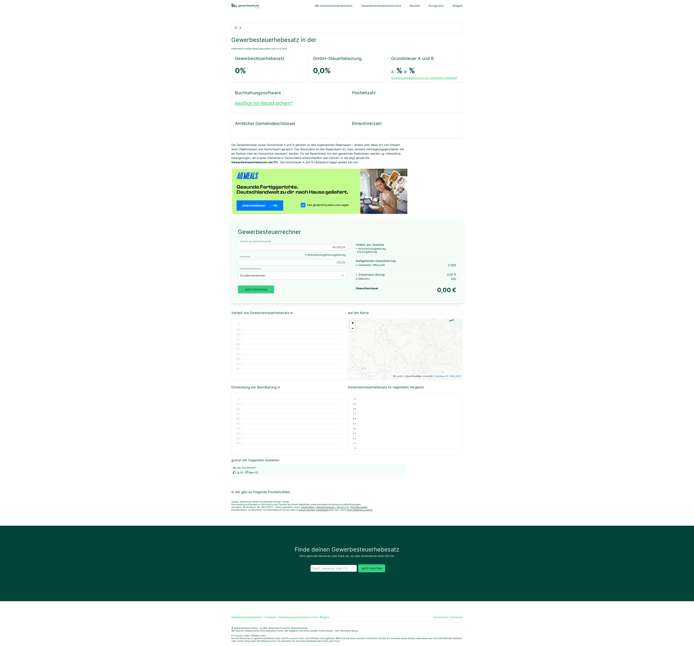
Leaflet (399, 376)
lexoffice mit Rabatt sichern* (263, 103)
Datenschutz (441, 617)
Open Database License (359, 510)
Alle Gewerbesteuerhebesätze (333, 5)
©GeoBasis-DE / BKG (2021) (448, 376)
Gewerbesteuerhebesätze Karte (381, 5)
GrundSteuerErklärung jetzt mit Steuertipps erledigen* (424, 77)
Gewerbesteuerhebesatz (246, 617)
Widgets (458, 5)
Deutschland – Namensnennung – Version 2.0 (325, 507)
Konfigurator (436, 5)
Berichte (415, 5)
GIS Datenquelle (358, 507)
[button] (342, 275)
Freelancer (270, 617)
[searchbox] (333, 568)
